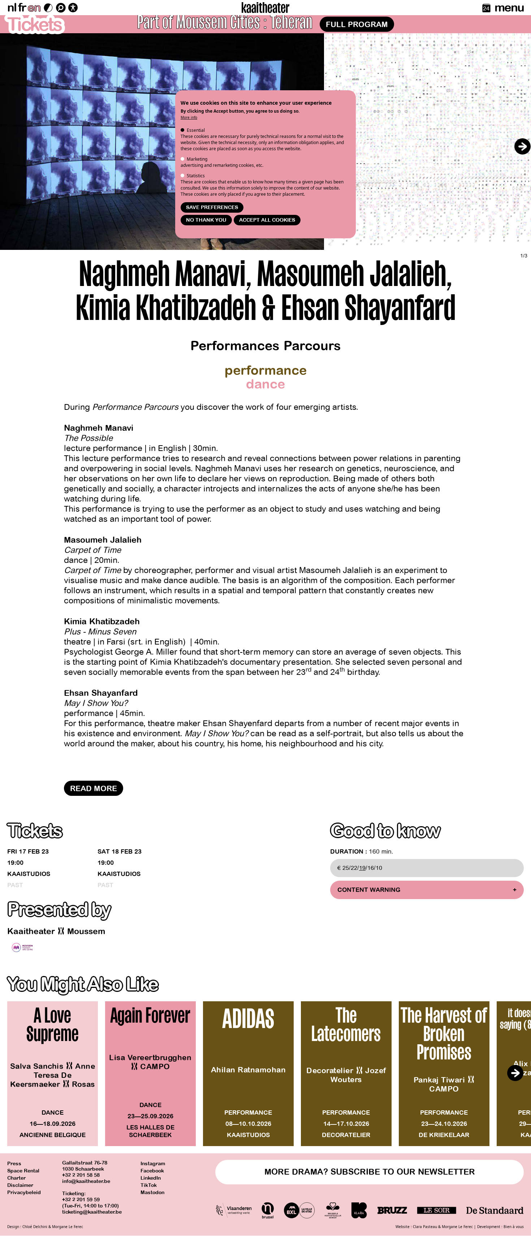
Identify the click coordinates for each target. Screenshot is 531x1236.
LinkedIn (151, 1178)
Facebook (152, 1171)
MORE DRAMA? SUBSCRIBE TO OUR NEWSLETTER (369, 1172)
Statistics (196, 176)
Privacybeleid (24, 1192)
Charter (16, 1178)
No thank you (206, 220)
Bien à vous (514, 1226)
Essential (196, 130)
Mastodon (152, 1192)
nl (11, 7)
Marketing (197, 159)
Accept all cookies (267, 220)
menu (509, 7)
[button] (522, 146)
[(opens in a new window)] (22, 947)
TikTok (149, 1185)
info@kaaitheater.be (86, 1181)
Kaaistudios (28, 874)
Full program (357, 24)
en (33, 7)
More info (189, 117)
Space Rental (23, 1171)
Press (14, 1164)
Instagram (153, 1164)
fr (22, 7)
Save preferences (212, 207)
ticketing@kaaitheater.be (92, 1212)
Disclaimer (20, 1185)
